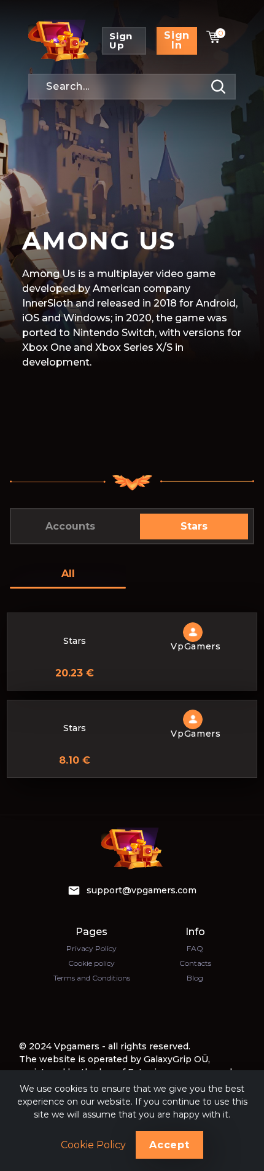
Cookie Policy (93, 1145)
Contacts (195, 963)
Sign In (177, 40)
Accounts (70, 526)
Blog (195, 977)
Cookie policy (91, 963)
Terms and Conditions (91, 977)
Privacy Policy (91, 948)
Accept (169, 1145)
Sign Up (121, 40)
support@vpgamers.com (141, 890)
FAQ (195, 948)
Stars (194, 526)
